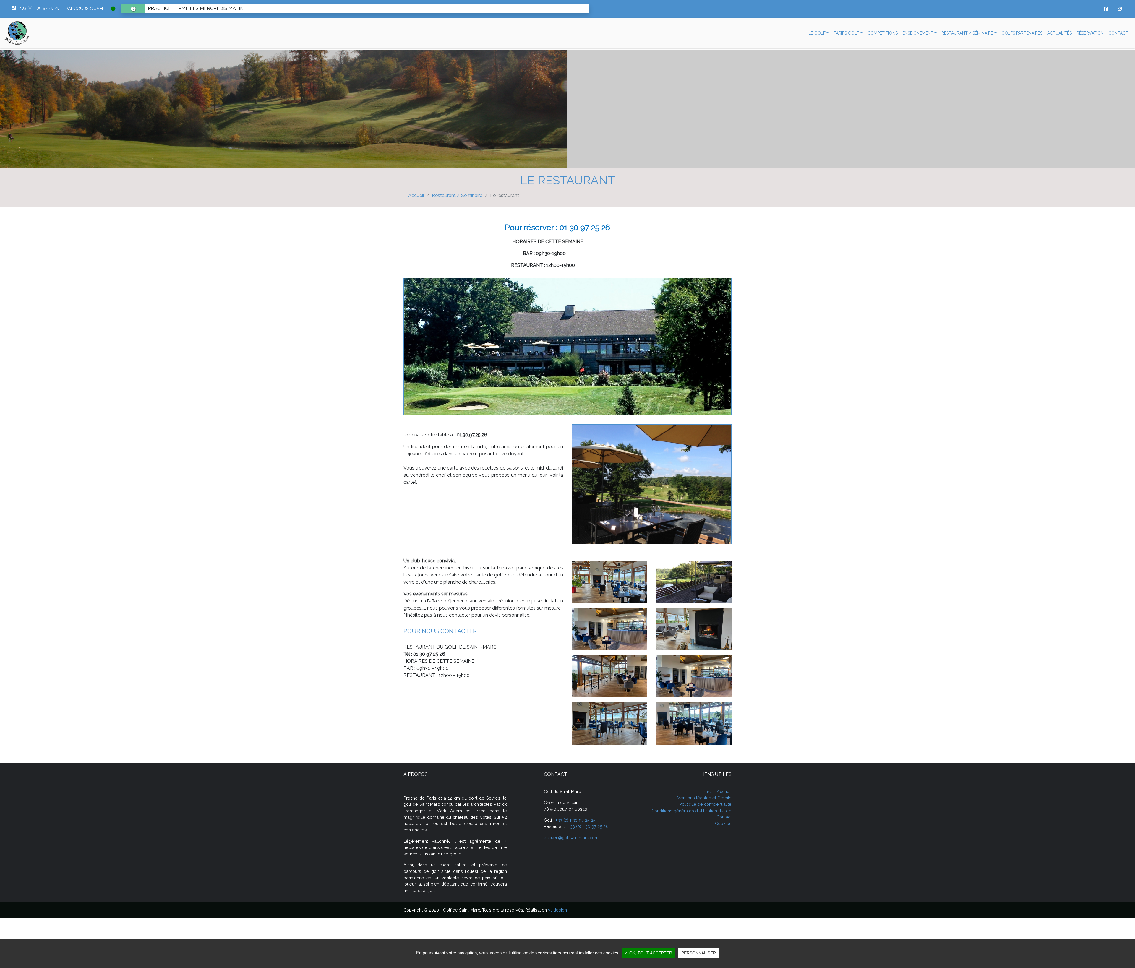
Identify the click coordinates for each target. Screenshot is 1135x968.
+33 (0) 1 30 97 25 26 (588, 826)
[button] (818, 33)
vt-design (557, 909)
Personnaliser (698, 953)
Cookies (723, 823)
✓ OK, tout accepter (648, 953)
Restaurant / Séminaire (457, 195)
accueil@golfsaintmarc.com (571, 837)
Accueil (416, 195)
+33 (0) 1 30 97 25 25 (575, 820)
